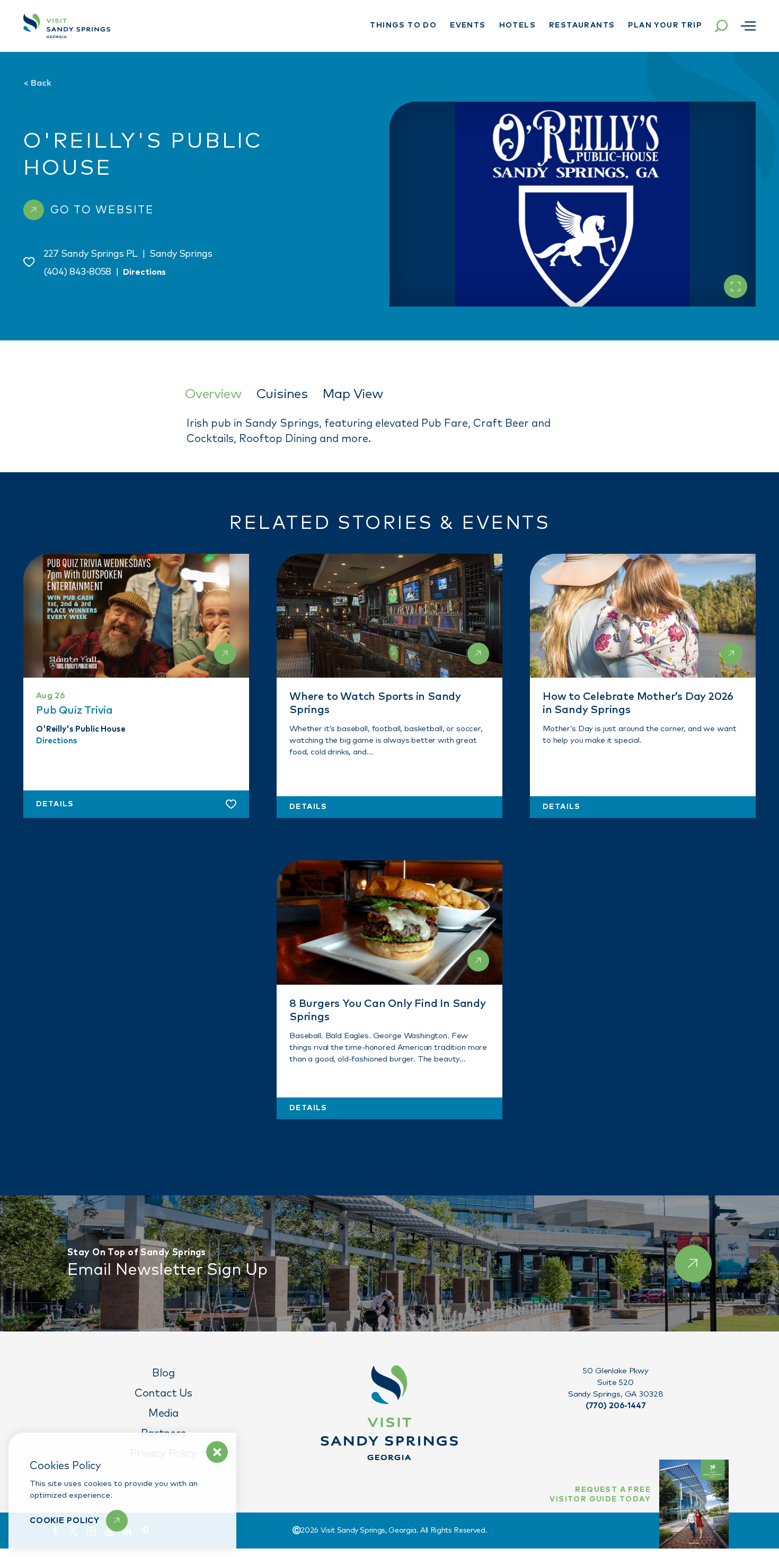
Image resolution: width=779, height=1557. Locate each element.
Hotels (517, 25)
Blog (163, 1373)
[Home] (66, 26)
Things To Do (403, 25)
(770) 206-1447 (616, 1406)
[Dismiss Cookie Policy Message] (217, 1452)
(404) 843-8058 (77, 272)
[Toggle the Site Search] (721, 26)
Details (55, 804)
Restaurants (582, 25)
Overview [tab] (212, 394)
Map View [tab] (352, 394)
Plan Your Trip (665, 25)
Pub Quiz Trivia (74, 710)
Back (37, 83)
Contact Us (163, 1393)
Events (467, 25)
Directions (144, 272)
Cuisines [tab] (281, 394)
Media (163, 1413)
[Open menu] (748, 26)
